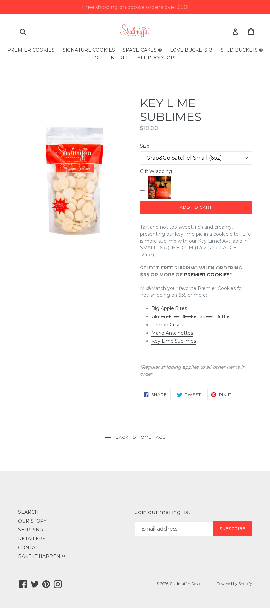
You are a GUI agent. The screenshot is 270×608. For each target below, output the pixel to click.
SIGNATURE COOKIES (89, 50)
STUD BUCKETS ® (242, 50)
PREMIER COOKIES (31, 50)
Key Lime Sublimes (173, 341)
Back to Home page (140, 437)
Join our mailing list (163, 512)
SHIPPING (30, 530)
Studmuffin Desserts (187, 583)
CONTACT (29, 547)
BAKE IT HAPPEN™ (41, 556)
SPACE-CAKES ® (142, 50)
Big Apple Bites (169, 308)
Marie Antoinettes (172, 333)
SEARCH (28, 512)
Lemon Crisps (167, 325)
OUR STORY (32, 521)
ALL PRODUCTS (156, 58)
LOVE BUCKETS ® (191, 50)
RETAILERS (31, 539)
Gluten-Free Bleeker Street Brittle (190, 316)
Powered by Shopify (234, 583)
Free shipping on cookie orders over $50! (135, 7)
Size (144, 146)
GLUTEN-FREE (111, 58)
